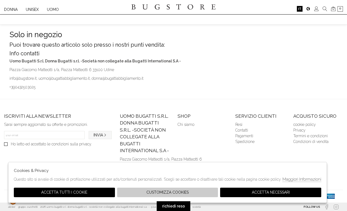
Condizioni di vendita (311, 141)
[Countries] (308, 9)
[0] (333, 9)
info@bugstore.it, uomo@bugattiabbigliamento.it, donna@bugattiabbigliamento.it (76, 78)
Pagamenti (244, 136)
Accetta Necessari (271, 192)
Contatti (241, 130)
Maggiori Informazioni (301, 179)
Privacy (299, 130)
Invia (98, 135)
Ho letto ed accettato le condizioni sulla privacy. (51, 144)
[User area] (316, 9)
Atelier (11, 206)
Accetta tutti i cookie (64, 192)
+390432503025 (22, 87)
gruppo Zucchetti (27, 206)
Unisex (32, 9)
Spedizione (245, 141)
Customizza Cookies (167, 192)
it (299, 9)
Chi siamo (186, 124)
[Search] (325, 9)
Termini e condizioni (310, 136)
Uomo (53, 9)
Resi (238, 124)
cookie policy (304, 124)
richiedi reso (173, 206)
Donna (11, 9)
